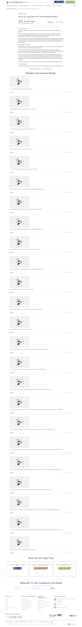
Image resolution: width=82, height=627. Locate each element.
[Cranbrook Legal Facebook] (9, 617)
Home (8, 5)
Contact (60, 5)
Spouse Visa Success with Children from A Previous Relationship (26, 269)
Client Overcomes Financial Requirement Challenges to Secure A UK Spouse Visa (30, 389)
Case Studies (12, 8)
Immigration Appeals (42, 603)
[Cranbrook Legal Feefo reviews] (60, 615)
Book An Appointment (64, 568)
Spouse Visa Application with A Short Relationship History (25, 249)
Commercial (14, 5)
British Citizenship (41, 607)
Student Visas (40, 610)
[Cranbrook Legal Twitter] (12, 617)
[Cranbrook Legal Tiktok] (21, 617)
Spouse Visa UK (41, 600)
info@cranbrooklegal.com (70, 3)
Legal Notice (31, 621)
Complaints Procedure (45, 621)
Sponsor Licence (24, 598)
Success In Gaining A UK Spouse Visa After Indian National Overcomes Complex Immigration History (36, 469)
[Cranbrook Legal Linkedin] (18, 617)
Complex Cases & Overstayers (43, 605)
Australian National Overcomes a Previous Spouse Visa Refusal (26, 209)
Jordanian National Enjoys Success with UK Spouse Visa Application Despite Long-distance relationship (36, 409)
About (53, 5)
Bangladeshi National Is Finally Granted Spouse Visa (23, 109)
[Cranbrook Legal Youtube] (15, 617)
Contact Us (37, 621)
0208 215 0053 (16, 568)
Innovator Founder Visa (26, 604)
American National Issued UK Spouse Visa (21, 89)
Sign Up (52, 588)
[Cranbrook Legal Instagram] (6, 617)
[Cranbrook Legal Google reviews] (52, 615)
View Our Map (60, 601)
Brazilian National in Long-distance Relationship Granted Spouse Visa (28, 189)
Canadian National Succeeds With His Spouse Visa (23, 549)
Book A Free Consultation (40, 568)
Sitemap (51, 621)
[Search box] (74, 5)
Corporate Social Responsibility (21, 621)
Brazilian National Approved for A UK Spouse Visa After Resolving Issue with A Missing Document (35, 509)
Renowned (74, 624)
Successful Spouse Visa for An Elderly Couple (21, 289)
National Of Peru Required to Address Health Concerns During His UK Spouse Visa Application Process (36, 529)
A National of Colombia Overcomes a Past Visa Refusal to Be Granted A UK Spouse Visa (32, 429)
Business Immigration (38, 5)
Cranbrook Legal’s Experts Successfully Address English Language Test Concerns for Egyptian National (36, 449)
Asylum (39, 609)
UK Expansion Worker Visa (26, 602)
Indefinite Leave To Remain (43, 602)
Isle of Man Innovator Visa (26, 606)
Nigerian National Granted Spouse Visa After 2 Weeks (24, 169)
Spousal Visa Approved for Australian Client (21, 329)
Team (6, 600)
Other (48, 5)
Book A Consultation (9, 607)
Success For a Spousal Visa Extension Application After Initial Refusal (27, 369)
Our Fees (7, 602)
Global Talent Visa (25, 609)
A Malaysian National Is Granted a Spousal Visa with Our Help (26, 309)
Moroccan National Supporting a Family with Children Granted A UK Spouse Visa (31, 489)
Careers (6, 604)
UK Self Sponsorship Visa (26, 600)
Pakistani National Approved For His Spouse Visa (22, 129)
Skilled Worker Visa (25, 607)
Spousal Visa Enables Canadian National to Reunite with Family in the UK (29, 349)
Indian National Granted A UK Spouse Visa (21, 149)
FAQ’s (6, 606)
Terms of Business (9, 621)
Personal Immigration (25, 5)
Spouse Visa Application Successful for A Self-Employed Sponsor (26, 229)
